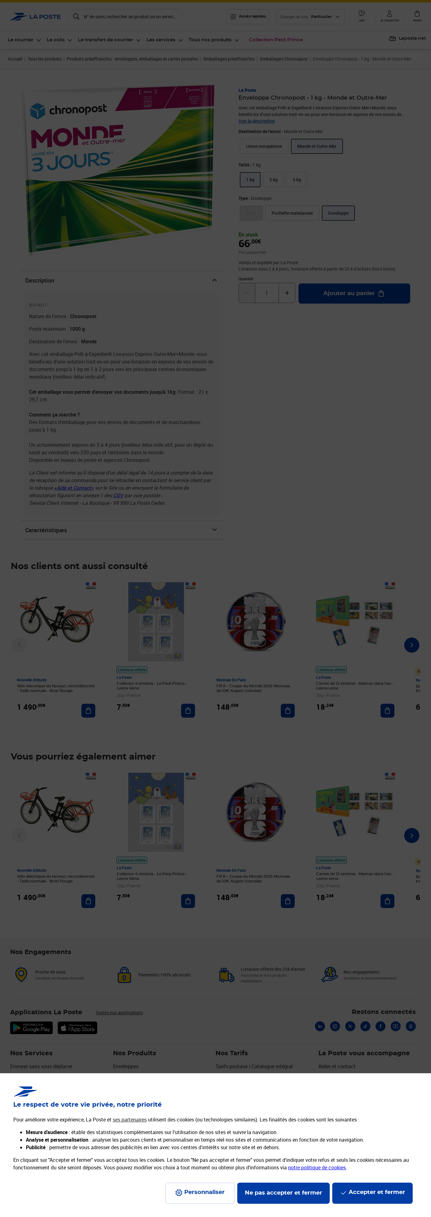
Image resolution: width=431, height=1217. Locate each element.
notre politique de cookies (317, 1167)
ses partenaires (130, 1119)
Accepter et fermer (377, 1192)
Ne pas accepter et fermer (283, 1193)
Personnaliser (204, 1192)
